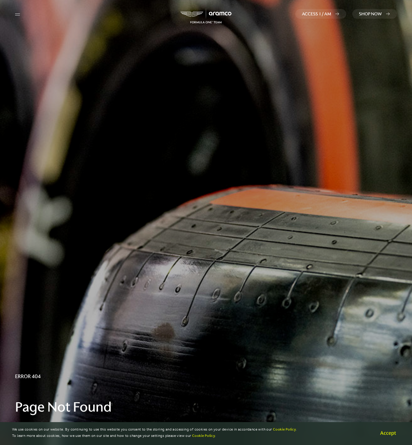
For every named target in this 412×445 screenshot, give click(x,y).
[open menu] (17, 14)
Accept (388, 433)
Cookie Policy (284, 429)
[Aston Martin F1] (206, 16)
